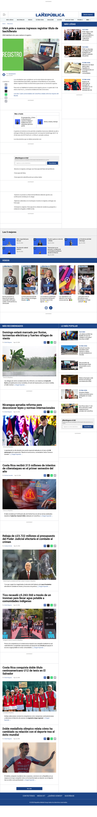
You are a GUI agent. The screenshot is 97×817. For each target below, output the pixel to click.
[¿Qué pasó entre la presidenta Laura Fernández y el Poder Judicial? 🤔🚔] (86, 280)
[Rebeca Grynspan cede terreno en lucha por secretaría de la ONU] (69, 379)
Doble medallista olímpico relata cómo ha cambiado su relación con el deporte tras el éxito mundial (29, 731)
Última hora (10, 23)
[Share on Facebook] (6, 88)
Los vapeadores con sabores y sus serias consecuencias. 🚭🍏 (65, 298)
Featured (85, 29)
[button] (88, 14)
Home (4, 23)
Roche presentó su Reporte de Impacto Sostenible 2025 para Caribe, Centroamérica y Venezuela (10, 300)
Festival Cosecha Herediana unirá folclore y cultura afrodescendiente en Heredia (85, 351)
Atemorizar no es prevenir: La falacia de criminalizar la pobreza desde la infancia (54, 250)
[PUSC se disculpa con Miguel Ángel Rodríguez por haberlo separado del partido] (72, 51)
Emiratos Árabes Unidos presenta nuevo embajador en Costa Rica (86, 395)
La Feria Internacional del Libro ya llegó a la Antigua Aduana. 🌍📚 (28, 298)
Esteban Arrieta (8, 546)
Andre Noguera (8, 342)
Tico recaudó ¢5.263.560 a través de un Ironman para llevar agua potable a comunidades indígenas (27, 598)
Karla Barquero (12, 73)
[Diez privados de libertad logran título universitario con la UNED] (69, 365)
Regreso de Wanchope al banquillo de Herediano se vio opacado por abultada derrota (87, 86)
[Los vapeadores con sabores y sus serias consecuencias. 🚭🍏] (67, 280)
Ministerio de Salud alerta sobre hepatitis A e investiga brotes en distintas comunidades (88, 69)
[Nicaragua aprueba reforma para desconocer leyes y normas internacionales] (29, 430)
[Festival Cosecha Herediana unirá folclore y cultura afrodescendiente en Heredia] (69, 350)
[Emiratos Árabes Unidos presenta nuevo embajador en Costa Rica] (69, 394)
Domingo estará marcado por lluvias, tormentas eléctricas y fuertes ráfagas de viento (28, 335)
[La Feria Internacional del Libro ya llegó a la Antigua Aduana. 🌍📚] (29, 280)
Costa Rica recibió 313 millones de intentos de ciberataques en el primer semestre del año (29, 468)
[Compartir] (6, 101)
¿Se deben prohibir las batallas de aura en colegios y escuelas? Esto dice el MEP (85, 336)
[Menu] (4, 14)
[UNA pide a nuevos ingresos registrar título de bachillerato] (31, 55)
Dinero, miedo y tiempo (51, 121)
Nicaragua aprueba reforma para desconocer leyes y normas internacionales (29, 406)
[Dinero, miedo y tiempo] (40, 121)
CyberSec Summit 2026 (18, 516)
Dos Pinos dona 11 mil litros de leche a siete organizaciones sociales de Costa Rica (86, 408)
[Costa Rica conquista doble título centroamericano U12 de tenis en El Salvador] (29, 696)
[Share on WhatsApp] (6, 94)
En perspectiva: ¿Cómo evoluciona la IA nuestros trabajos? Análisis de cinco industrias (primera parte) (28, 122)
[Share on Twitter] (6, 91)
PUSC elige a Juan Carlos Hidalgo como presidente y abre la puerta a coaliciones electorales (88, 36)
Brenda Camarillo (8, 475)
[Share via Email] (6, 98)
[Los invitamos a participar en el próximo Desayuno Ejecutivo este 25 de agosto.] (48, 280)
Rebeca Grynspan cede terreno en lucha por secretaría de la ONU (86, 379)
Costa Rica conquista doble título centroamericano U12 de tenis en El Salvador (24, 670)
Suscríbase (69, 796)
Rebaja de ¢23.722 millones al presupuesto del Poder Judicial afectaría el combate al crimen (29, 539)
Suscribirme (52, 163)
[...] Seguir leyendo (19, 385)
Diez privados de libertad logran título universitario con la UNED (85, 365)
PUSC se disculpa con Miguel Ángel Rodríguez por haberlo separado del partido (87, 52)
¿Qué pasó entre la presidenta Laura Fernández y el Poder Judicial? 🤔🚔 (84, 299)
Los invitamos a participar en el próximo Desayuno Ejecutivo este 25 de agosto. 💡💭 (48, 299)
